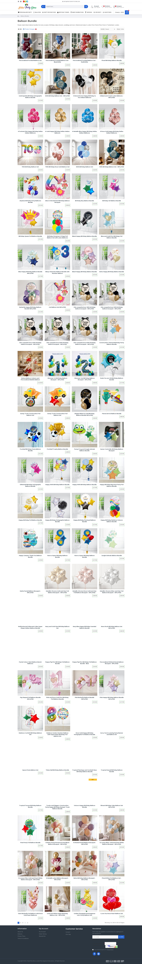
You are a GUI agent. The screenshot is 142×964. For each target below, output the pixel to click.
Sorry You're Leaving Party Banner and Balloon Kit (111, 733)
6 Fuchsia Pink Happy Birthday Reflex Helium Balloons (30, 132)
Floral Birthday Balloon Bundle (112, 60)
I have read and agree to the (103, 949)
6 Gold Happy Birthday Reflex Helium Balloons (57, 132)
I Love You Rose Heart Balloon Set (111, 913)
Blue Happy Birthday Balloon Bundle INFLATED (30, 272)
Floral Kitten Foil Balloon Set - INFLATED (111, 878)
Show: (118, 29)
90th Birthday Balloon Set (84, 167)
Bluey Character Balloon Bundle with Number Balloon (57, 272)
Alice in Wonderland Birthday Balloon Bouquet (57, 201)
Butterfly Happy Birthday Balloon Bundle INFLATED (30, 308)
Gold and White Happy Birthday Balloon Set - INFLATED (57, 914)
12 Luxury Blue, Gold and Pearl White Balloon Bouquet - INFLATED (112, 843)
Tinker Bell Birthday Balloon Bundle (57, 770)
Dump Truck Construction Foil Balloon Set (30, 414)
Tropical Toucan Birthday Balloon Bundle (30, 806)
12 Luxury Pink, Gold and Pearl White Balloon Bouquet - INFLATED (30, 878)
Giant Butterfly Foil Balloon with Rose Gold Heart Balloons (30, 914)
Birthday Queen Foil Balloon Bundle (30, 236)
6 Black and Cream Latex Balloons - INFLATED (111, 96)
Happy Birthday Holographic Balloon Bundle (57, 520)
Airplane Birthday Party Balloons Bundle (30, 201)
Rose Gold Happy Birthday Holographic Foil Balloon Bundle (84, 733)
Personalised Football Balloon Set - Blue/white (57, 61)
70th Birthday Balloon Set (30, 167)
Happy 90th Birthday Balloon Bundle (57, 484)
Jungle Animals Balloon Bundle (112, 555)
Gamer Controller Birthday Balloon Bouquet (111, 450)
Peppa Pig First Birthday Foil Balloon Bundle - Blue (84, 662)
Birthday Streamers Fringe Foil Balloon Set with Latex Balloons (57, 237)
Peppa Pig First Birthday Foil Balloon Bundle (57, 662)
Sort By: (103, 29)
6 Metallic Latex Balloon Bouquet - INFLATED (57, 878)
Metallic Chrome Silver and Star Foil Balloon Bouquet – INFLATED (111, 591)
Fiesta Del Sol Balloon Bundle (111, 413)
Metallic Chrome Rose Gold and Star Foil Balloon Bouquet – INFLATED (84, 591)
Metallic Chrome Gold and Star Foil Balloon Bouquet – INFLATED (57, 591)
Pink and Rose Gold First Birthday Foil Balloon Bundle (57, 698)
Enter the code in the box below (97, 944)
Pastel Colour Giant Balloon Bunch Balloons (30, 662)
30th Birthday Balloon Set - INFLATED (57, 96)
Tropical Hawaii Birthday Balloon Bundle (111, 770)
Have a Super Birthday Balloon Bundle (57, 556)
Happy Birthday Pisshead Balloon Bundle (84, 520)
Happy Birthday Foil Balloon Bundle (30, 520)
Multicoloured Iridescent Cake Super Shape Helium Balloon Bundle (30, 627)
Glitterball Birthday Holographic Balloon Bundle (30, 485)
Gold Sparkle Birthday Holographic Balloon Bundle (30, 96)
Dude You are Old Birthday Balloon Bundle (111, 379)
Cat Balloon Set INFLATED (57, 307)
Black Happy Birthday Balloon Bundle (84, 236)
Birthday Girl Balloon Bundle (111, 200)
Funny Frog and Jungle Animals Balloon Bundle (84, 450)
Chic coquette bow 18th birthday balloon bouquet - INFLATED (84, 308)
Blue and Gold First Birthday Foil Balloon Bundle (111, 237)
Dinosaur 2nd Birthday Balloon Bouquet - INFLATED (84, 379)
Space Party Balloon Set (30, 770)
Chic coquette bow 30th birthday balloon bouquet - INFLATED (112, 308)
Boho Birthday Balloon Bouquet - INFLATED (84, 878)
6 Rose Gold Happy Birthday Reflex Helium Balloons (111, 132)
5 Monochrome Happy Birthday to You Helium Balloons (84, 96)
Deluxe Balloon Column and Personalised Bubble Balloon (30, 379)
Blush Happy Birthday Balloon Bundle (84, 271)
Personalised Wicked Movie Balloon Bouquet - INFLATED (112, 662)
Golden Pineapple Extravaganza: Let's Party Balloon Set (84, 914)
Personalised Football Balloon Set (30, 60)
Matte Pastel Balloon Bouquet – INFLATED (30, 591)
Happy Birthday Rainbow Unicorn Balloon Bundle (112, 520)
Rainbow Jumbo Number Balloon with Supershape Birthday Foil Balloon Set (57, 734)
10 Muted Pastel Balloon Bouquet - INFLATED (84, 843)
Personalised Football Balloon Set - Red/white (84, 61)
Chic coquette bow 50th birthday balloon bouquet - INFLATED (57, 343)
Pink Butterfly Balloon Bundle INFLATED (84, 698)
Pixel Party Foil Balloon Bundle (30, 842)
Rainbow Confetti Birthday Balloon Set (30, 733)
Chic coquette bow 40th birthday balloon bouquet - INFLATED (30, 343)
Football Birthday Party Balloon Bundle (30, 450)
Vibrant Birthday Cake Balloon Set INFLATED (111, 806)
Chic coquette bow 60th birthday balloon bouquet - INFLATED (84, 343)
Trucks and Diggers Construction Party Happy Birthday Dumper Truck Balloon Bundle (57, 807)
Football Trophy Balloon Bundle (57, 449)
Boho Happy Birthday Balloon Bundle (111, 271)
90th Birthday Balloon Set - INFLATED (111, 167)
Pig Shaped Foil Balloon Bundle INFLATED (30, 698)
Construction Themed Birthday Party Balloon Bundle (111, 343)
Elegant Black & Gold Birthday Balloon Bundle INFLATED (84, 414)
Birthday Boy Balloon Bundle (84, 200)
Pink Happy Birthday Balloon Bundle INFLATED (112, 698)
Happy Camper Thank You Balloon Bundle (30, 556)
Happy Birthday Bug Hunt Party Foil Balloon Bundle (111, 485)
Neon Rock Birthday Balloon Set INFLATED (111, 627)
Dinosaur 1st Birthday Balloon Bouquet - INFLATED (57, 379)
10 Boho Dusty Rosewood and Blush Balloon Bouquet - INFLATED (57, 843)
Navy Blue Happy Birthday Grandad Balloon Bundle (84, 627)
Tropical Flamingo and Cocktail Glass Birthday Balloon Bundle (84, 770)
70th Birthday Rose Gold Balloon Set (57, 167)
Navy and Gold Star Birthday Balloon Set (57, 627)
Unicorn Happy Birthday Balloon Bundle (84, 806)
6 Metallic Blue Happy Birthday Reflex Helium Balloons (84, 132)
